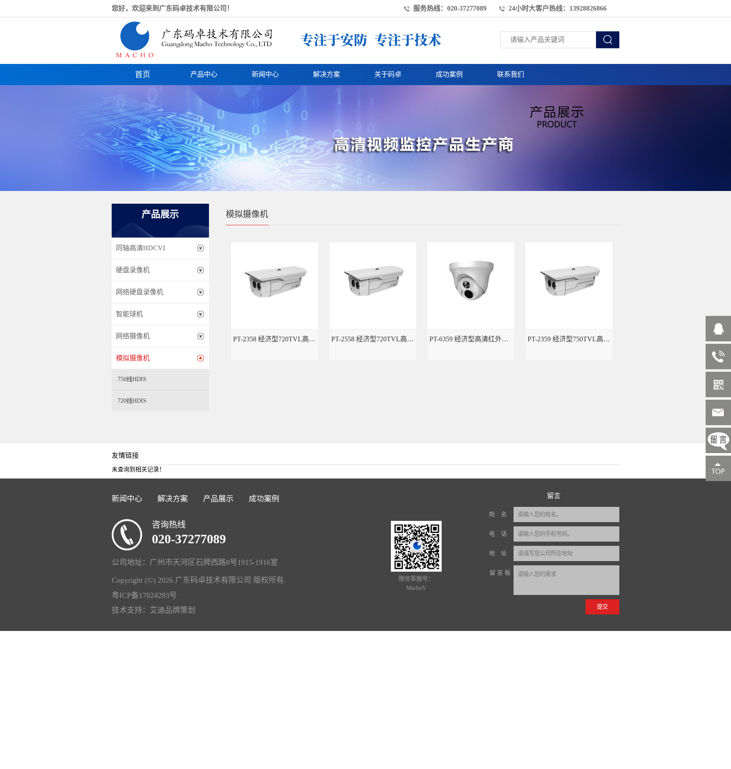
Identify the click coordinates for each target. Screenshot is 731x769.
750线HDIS (132, 379)
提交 (602, 606)
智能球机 (129, 314)
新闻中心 (265, 74)
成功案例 (449, 74)
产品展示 (218, 499)
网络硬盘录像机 (139, 292)
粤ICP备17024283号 (144, 595)
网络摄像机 (133, 336)
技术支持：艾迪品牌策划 (153, 610)
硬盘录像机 (133, 270)
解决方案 (326, 74)
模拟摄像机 (133, 358)
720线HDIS (132, 401)
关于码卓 (387, 74)
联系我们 (510, 74)
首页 (142, 74)
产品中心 (203, 74)
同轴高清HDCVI (140, 248)
